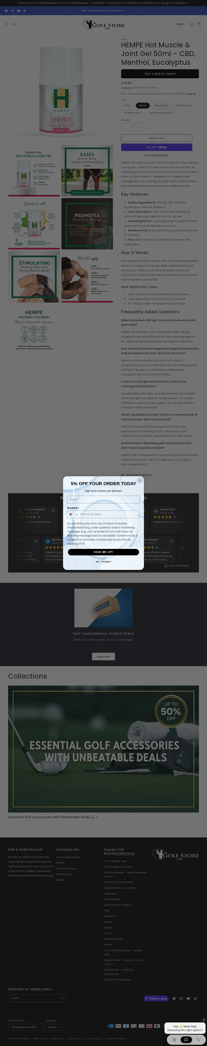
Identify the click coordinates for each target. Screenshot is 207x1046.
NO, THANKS (103, 562)
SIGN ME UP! (103, 552)
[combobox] (73, 514)
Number (73, 508)
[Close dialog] (139, 480)
